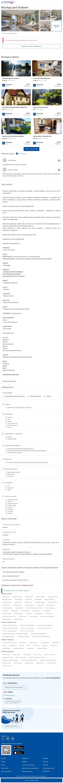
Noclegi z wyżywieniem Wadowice (45, 625)
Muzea (28, 645)
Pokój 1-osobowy (6, 654)
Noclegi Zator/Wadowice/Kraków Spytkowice (14, 107)
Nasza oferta (4, 768)
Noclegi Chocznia (29, 596)
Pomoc (3, 761)
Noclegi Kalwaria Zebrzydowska (47, 616)
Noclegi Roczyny (47, 610)
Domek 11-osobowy (40, 663)
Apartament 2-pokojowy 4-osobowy (37, 657)
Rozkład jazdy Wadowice (18, 648)
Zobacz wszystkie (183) (31, 149)
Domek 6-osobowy (18, 663)
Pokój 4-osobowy (27, 654)
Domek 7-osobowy (29, 663)
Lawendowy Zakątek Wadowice (42, 78)
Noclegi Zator (29, 613)
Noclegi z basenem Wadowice (27, 628)
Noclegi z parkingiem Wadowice (27, 625)
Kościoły (22, 645)
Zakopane (44, 776)
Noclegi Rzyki (5, 610)
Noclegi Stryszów (36, 610)
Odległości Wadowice (42, 648)
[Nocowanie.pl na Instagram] (12, 738)
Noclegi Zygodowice (29, 605)
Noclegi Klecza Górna (53, 602)
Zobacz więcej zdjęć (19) (56, 26)
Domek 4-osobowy (6, 663)
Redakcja (45, 758)
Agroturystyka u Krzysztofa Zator (42, 136)
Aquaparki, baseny (13, 645)
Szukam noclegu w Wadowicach (9, 642)
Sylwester (29, 776)
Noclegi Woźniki (28, 602)
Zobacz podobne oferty (31, 780)
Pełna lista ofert (53, 645)
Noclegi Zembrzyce (18, 619)
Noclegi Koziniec (18, 602)
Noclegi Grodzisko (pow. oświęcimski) (34, 608)
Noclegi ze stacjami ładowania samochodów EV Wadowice (15, 633)
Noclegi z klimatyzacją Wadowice (9, 631)
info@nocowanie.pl (10, 695)
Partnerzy (45, 765)
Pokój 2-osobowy (16, 654)
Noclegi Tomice (5, 596)
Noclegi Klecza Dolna (7, 599)
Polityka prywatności (49, 768)
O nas (3, 765)
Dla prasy (45, 761)
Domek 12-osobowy (51, 663)
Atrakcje (4, 645)
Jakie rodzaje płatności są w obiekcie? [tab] (13, 572)
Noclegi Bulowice (22, 616)
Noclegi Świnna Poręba (40, 602)
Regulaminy (46, 771)
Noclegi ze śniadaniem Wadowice (38, 633)
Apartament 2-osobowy (49, 654)
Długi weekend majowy (22, 776)
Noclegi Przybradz (51, 605)
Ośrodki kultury (36, 645)
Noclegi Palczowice (6, 613)
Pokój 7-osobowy (38, 654)
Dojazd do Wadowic (33, 642)
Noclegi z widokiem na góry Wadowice (41, 636)
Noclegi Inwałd (40, 605)
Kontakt (3, 758)
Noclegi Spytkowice (18, 613)
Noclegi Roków (28, 599)
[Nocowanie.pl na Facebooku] (3, 738)
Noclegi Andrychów (25, 610)
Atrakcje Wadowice (56, 642)
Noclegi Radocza (18, 599)
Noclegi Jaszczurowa (50, 608)
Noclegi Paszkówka (6, 619)
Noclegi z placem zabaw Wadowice (10, 628)
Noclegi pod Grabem (14, 7)
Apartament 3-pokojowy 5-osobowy (48, 660)
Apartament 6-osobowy (21, 657)
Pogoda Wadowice (45, 642)
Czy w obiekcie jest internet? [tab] (11, 576)
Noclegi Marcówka (33, 616)
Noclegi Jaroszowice (40, 596)
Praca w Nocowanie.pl (28, 765)
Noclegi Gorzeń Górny (53, 596)
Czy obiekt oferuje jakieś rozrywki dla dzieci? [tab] (15, 580)
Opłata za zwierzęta (6, 665)
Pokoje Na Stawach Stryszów (10, 78)
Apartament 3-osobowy (7, 657)
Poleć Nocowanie (6, 771)
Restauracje (44, 645)
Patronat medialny (27, 771)
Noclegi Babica (38, 599)
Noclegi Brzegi (14, 610)
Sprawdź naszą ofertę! (11, 726)
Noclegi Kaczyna (19, 608)
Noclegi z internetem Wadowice (27, 631)
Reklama (24, 761)
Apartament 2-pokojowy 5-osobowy (10, 660)
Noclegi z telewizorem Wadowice (9, 625)
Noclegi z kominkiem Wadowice (44, 628)
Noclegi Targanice (39, 613)
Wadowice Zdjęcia (6, 648)
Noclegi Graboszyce (17, 605)
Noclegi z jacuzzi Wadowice (23, 636)
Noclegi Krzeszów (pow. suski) (9, 616)
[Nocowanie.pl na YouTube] (8, 738)
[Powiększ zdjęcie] (45, 15)
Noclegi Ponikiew (6, 605)
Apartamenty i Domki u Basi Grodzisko (13, 136)
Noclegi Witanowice (6, 602)
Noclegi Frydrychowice (49, 599)
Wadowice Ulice (30, 648)
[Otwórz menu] (2, 2)
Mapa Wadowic (23, 642)
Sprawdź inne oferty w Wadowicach (31, 46)
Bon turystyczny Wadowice (8, 636)
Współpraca (25, 758)
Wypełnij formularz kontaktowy (14, 687)
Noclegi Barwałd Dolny (7, 608)
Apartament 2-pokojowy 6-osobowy (29, 660)
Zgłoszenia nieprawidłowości (30, 768)
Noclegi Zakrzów (49, 613)
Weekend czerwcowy (37, 776)
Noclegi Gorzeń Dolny (17, 596)
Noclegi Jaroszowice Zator (40, 107)
